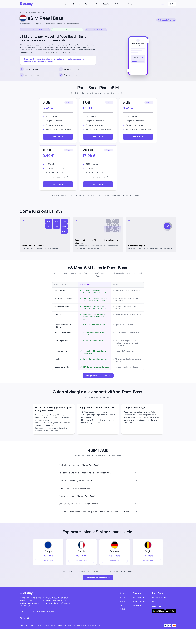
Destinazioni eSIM (91, 4)
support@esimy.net (46, 612)
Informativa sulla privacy (65, 625)
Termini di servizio (49, 625)
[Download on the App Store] (170, 611)
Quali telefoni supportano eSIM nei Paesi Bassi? (79, 465)
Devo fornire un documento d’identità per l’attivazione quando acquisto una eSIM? (94, 511)
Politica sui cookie (94, 625)
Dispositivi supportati (139, 601)
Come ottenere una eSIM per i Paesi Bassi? (77, 496)
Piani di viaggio (30, 12)
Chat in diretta (137, 605)
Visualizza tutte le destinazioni (98, 578)
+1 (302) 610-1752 (28, 612)
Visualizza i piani (48, 561)
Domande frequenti (139, 597)
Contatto (128, 4)
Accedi (162, 4)
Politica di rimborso (80, 625)
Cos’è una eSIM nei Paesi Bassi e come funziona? (79, 504)
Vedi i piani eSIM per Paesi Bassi (98, 375)
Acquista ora (58, 137)
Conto (154, 601)
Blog (121, 605)
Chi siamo (76, 4)
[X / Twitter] (28, 618)
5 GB (127, 102)
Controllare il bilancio (159, 597)
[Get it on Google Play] (158, 611)
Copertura (106, 4)
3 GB (47, 102)
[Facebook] (20, 618)
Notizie (117, 4)
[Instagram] (24, 618)
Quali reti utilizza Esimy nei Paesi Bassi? (75, 480)
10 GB (47, 149)
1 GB (86, 102)
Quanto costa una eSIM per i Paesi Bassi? (76, 488)
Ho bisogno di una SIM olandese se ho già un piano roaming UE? (86, 473)
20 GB (88, 149)
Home (66, 4)
